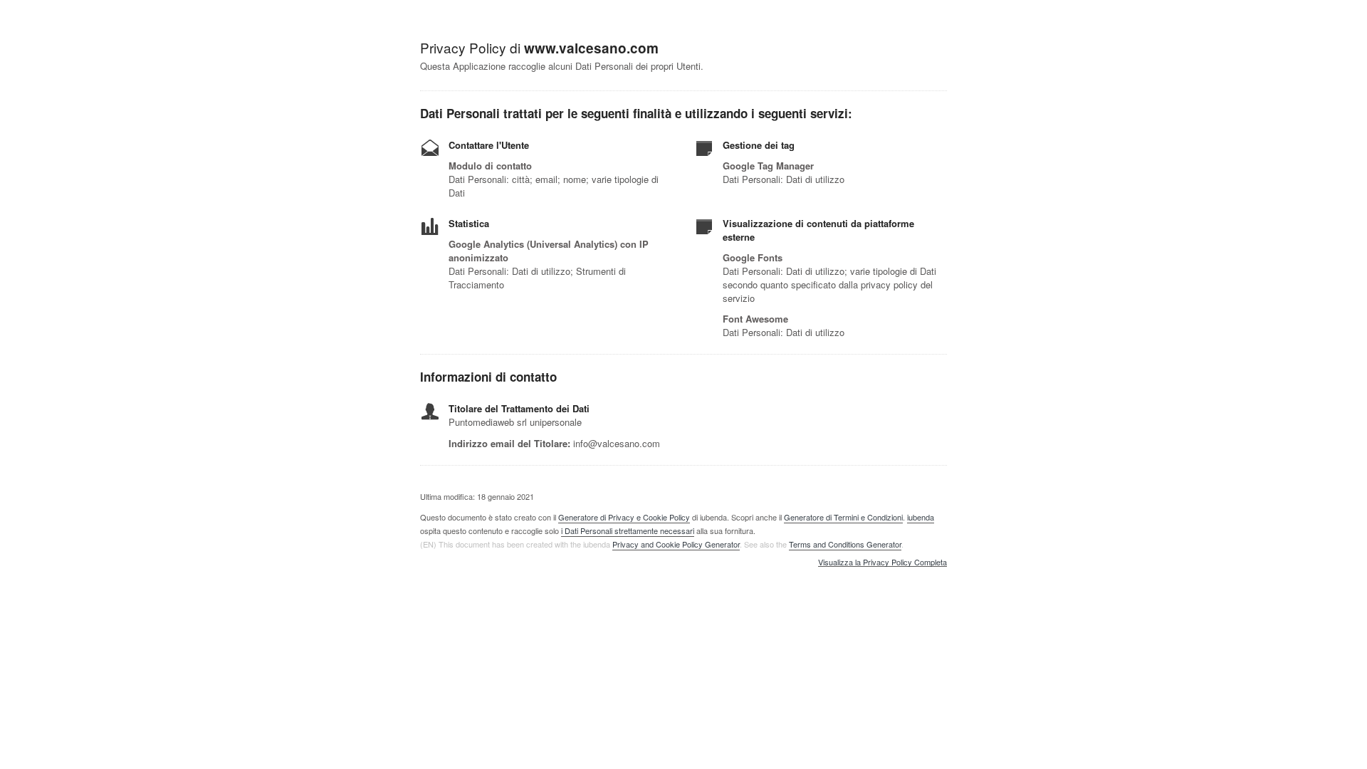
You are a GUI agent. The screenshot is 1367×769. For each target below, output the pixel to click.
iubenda (920, 517)
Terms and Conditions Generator (845, 544)
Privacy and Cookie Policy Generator (676, 544)
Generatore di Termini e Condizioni (843, 517)
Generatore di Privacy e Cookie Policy (624, 517)
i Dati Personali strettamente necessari (627, 530)
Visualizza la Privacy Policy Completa (882, 562)
